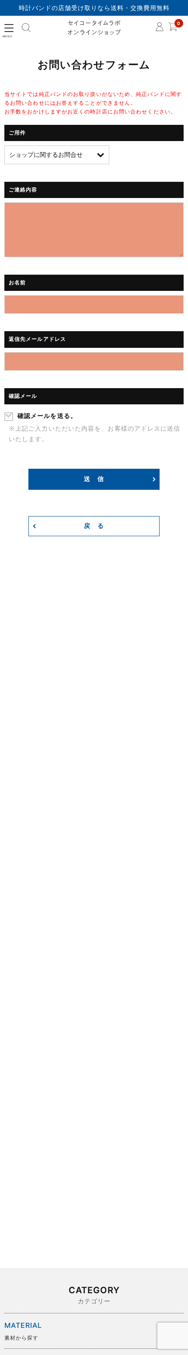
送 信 (94, 479)
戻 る (94, 526)
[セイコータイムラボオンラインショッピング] (94, 28)
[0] (172, 28)
